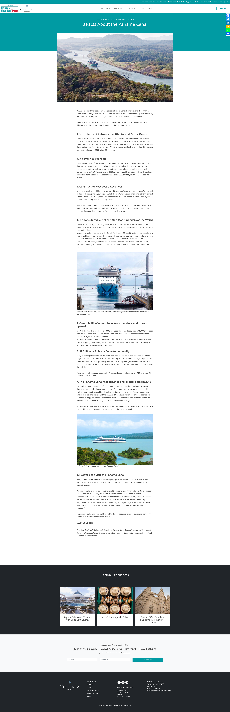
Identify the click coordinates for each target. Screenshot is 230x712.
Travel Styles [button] (119, 8)
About (108, 8)
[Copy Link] (228, 30)
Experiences (132, 8)
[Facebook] (228, 15)
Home (101, 8)
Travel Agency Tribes (125, 705)
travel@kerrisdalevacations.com (210, 2)
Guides (89, 688)
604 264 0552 (192, 2)
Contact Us (91, 682)
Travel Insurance (93, 691)
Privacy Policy (127, 653)
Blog (142, 8)
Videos (89, 696)
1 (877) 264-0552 (154, 688)
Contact (150, 8)
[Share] (228, 33)
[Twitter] (228, 19)
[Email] (228, 26)
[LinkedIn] (228, 23)
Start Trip (223, 8)
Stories (90, 685)
